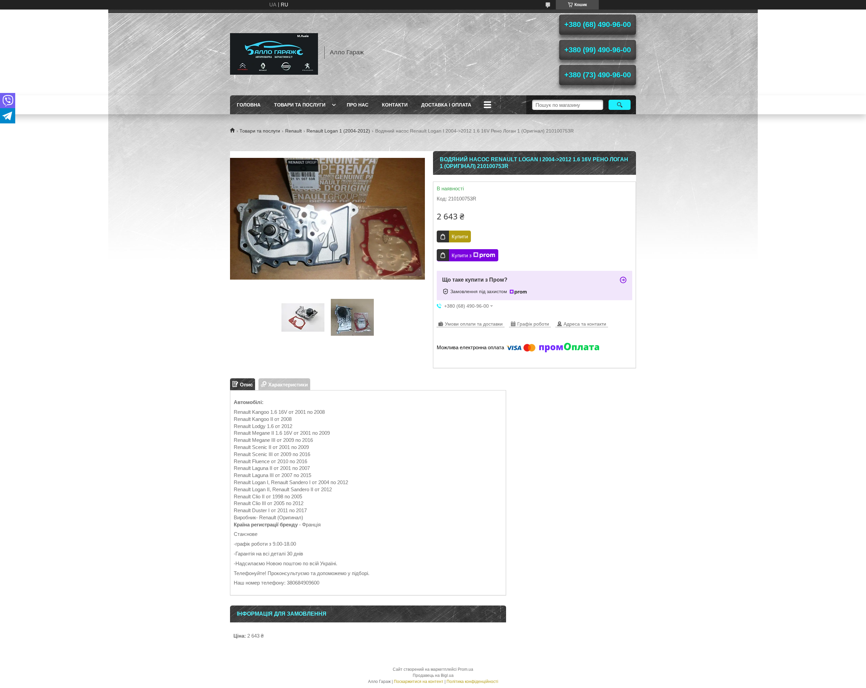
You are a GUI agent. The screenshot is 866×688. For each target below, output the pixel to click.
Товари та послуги (299, 105)
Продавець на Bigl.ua (433, 675)
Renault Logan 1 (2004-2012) (338, 131)
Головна (248, 105)
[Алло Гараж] (274, 52)
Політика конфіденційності (472, 681)
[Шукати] (620, 105)
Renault (293, 131)
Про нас (357, 105)
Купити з (462, 255)
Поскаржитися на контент (418, 681)
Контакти (395, 105)
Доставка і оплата (446, 105)
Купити (460, 236)
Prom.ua (465, 669)
